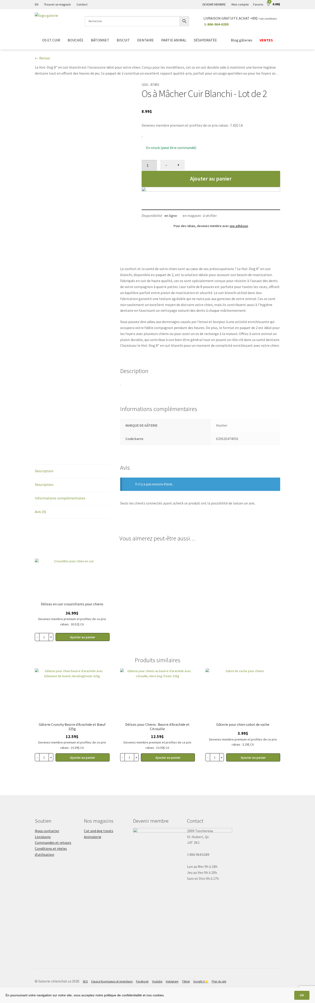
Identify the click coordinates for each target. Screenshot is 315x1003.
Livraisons (43, 836)
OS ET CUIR (51, 40)
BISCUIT (123, 40)
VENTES (266, 40)
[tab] (72, 471)
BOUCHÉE (75, 40)
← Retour (42, 58)
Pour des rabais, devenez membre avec (211, 226)
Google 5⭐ (200, 981)
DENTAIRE (145, 40)
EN (36, 4)
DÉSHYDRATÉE (205, 40)
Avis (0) (40, 511)
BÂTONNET (100, 40)
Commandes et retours (53, 842)
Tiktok (186, 981)
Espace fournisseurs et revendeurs (112, 981)
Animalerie (92, 836)
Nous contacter (47, 830)
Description (44, 471)
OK (302, 995)
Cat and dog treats (98, 830)
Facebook (142, 981)
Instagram (172, 981)
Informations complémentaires (60, 498)
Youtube (157, 981)
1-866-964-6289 (216, 24)
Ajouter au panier (211, 178)
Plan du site (219, 981)
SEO (85, 981)
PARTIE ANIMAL (173, 40)
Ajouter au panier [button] (82, 757)
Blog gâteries (241, 40)
